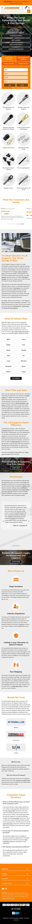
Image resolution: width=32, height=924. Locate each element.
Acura (26, 301)
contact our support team (23, 780)
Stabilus (4, 277)
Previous (3, 521)
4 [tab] (17, 545)
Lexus (8, 361)
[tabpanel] (16, 35)
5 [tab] (19, 545)
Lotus (3, 273)
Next (29, 521)
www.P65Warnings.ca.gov (8, 898)
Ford (23, 345)
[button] (25, 7)
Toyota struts (25, 306)
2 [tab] (14, 545)
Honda (8, 350)
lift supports (17, 288)
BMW (8, 339)
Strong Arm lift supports (11, 308)
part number (15, 818)
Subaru (8, 372)
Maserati (24, 272)
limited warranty (15, 441)
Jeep (8, 355)
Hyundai (23, 350)
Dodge (8, 345)
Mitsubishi (8, 366)
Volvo (3, 302)
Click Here (25, 88)
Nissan (24, 366)
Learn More (16, 562)
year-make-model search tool (19, 331)
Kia (24, 355)
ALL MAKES (16, 378)
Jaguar (20, 272)
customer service (6, 430)
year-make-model (10, 811)
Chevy (23, 339)
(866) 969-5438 (17, 686)
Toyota (24, 372)
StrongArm (25, 277)
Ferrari (16, 272)
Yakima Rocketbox (21, 403)
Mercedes (23, 361)
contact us (21, 624)
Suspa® (4, 279)
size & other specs (8, 824)
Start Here (16, 468)
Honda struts (17, 306)
